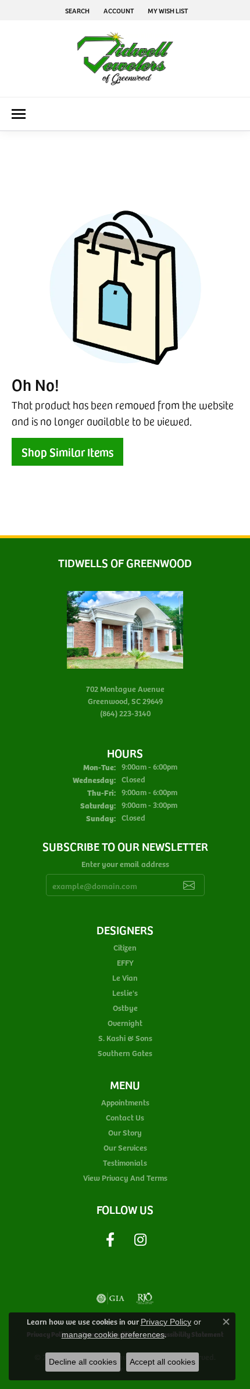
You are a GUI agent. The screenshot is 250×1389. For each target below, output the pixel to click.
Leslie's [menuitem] (125, 992)
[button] (76, 10)
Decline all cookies (83, 1361)
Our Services (125, 1147)
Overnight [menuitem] (125, 1022)
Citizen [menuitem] (125, 947)
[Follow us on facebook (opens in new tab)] (110, 1240)
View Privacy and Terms (125, 1177)
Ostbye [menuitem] (125, 1007)
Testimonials (125, 1162)
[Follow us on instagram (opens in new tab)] (140, 1240)
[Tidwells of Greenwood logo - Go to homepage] (125, 58)
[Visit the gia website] (110, 1298)
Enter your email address (125, 863)
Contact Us (125, 1117)
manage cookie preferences (113, 1334)
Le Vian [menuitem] (125, 977)
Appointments (125, 1102)
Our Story (125, 1132)
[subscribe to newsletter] (189, 885)
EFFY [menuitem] (125, 962)
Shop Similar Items (67, 452)
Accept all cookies (162, 1361)
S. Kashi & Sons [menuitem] (125, 1037)
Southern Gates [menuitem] (125, 1052)
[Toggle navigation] (18, 113)
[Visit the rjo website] (144, 1298)
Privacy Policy (166, 1321)
